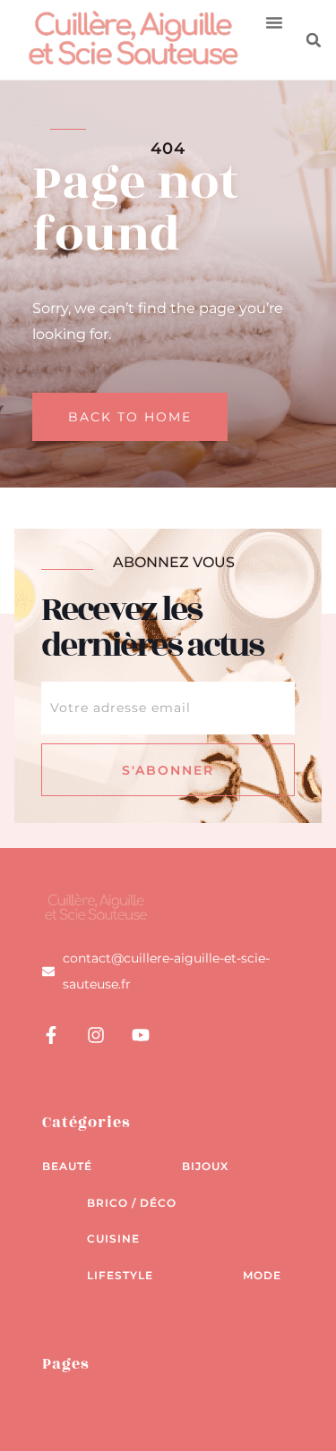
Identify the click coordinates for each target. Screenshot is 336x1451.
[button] (274, 22)
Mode (262, 1275)
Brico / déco (132, 1202)
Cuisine (113, 1238)
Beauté (67, 1166)
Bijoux (205, 1166)
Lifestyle (120, 1275)
